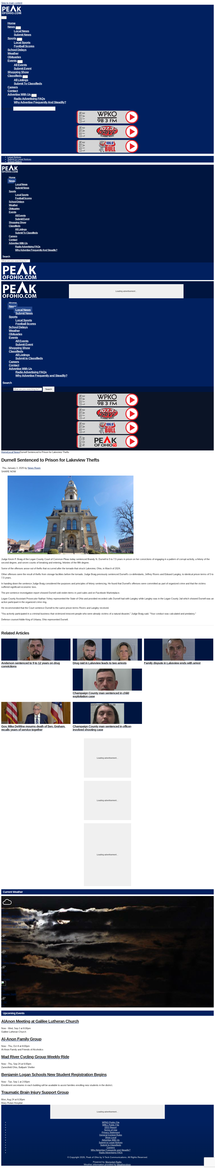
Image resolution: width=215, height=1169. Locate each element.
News (12, 26)
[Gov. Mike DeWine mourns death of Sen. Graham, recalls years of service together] (36, 713)
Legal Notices (14, 157)
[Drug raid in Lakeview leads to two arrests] (107, 650)
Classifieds (15, 75)
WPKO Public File (110, 1122)
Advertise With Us (19, 94)
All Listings (21, 80)
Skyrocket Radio (113, 1162)
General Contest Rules (110, 1135)
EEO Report (111, 1127)
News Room (34, 468)
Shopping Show (18, 72)
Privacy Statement (111, 1132)
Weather (13, 53)
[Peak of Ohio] (12, 13)
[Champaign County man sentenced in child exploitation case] (107, 680)
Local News (21, 31)
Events (12, 60)
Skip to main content (11, 3)
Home (11, 23)
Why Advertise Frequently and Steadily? (40, 102)
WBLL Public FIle (110, 1125)
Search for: (7, 108)
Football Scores (24, 46)
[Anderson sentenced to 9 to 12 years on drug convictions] (36, 650)
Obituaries (14, 57)
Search (48, 389)
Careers (13, 87)
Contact (13, 90)
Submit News (22, 34)
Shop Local (110, 1137)
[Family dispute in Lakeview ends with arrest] (178, 650)
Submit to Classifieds (28, 83)
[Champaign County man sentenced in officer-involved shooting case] (107, 713)
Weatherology (124, 1164)
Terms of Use (110, 1130)
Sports (12, 38)
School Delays (17, 49)
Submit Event (22, 68)
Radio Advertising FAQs (29, 98)
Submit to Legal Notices (19, 159)
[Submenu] (18, 27)
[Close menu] (4, 17)
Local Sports (22, 42)
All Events (20, 64)
